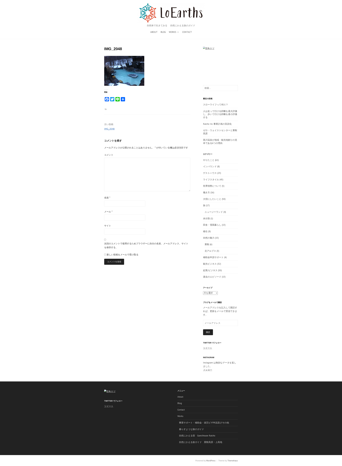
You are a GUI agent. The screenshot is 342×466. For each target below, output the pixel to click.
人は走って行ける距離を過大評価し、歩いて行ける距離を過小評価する (220, 114)
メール (108, 211)
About (154, 32)
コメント (108, 154)
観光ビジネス (210, 263)
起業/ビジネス (210, 270)
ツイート (207, 347)
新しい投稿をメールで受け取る (122, 254)
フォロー (207, 369)
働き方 (206, 192)
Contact (187, 32)
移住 (205, 231)
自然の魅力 (208, 237)
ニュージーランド (214, 211)
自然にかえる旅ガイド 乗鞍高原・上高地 (200, 442)
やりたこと (208, 160)
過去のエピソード (212, 276)
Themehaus (232, 460)
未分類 (206, 218)
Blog (163, 32)
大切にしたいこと (212, 199)
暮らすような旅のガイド (191, 429)
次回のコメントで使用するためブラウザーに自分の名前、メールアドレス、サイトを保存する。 (146, 245)
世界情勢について (212, 185)
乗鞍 (207, 244)
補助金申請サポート (213, 257)
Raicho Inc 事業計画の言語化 (217, 123)
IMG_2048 (109, 128)
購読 (208, 332)
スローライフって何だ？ (215, 104)
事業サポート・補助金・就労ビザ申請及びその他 (204, 422)
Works (172, 32)
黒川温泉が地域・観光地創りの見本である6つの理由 (220, 141)
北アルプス (210, 250)
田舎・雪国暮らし (212, 224)
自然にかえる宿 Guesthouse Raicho (197, 435)
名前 (107, 197)
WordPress (210, 460)
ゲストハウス (210, 173)
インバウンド (210, 166)
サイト (107, 225)
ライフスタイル (211, 179)
